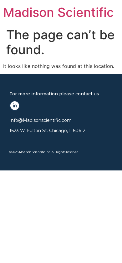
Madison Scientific (58, 12)
